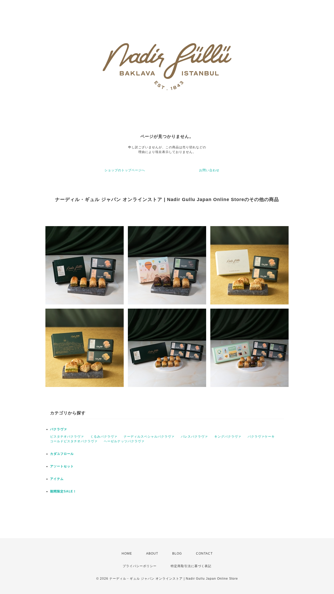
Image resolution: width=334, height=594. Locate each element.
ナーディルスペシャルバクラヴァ (149, 436)
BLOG (177, 553)
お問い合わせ (209, 170)
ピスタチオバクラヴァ (67, 436)
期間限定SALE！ (63, 491)
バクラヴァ (58, 429)
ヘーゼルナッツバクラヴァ (124, 441)
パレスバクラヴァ (194, 436)
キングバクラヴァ (227, 436)
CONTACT (204, 553)
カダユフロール (62, 454)
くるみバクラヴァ (103, 436)
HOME (127, 553)
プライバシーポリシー (140, 566)
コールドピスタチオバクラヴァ (74, 441)
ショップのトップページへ (124, 170)
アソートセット (62, 466)
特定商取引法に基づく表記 (191, 566)
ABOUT (152, 553)
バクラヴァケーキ (261, 436)
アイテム (57, 479)
